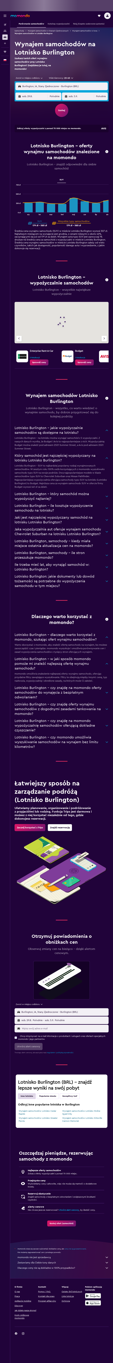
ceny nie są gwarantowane (75, 1249)
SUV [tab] (62, 180)
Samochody (19, 31)
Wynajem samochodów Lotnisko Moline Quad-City (81, 1112)
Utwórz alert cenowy (69, 1210)
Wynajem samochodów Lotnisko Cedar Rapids (37, 1112)
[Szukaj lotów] (5, 25)
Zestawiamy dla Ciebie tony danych (37, 1262)
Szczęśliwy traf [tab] (69, 1096)
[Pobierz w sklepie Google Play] (93, 1295)
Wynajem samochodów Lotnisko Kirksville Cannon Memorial (82, 1119)
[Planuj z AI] (5, 43)
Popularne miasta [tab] (47, 1096)
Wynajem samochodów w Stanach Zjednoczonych (48, 31)
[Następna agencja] (104, 339)
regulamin (51, 1052)
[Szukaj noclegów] (5, 31)
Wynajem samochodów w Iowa (84, 31)
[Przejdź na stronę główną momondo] (20, 15)
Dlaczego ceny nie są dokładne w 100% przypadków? (46, 1268)
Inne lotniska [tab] (27, 1096)
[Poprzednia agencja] (19, 339)
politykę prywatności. (65, 1052)
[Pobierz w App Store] (93, 1303)
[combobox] (29, 78)
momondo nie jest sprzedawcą (34, 1257)
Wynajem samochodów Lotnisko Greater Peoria (38, 1119)
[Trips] (5, 52)
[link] (39, 362)
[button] (5, 16)
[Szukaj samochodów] (5, 37)
